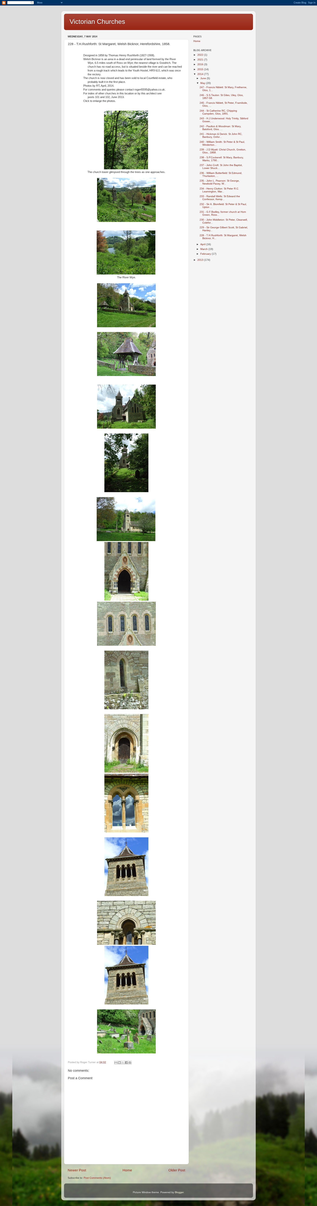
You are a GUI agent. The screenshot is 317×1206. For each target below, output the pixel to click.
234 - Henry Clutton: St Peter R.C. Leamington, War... (219, 190)
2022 (200, 55)
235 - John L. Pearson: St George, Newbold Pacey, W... (220, 182)
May (203, 83)
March (204, 249)
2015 (200, 69)
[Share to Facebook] (126, 1062)
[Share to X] (123, 1062)
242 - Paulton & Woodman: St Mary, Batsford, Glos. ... (220, 128)
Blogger (179, 1192)
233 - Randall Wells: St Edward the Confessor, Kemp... (220, 198)
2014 (200, 74)
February (206, 253)
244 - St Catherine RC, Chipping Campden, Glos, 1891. (218, 112)
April (203, 244)
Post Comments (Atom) (97, 1178)
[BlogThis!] (119, 1062)
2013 (200, 260)
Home (127, 1170)
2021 (200, 59)
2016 (200, 64)
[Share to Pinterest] (130, 1062)
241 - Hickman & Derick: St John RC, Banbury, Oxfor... (221, 135)
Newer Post (77, 1170)
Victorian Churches (97, 21)
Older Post (176, 1170)
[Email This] (116, 1062)
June (203, 78)
